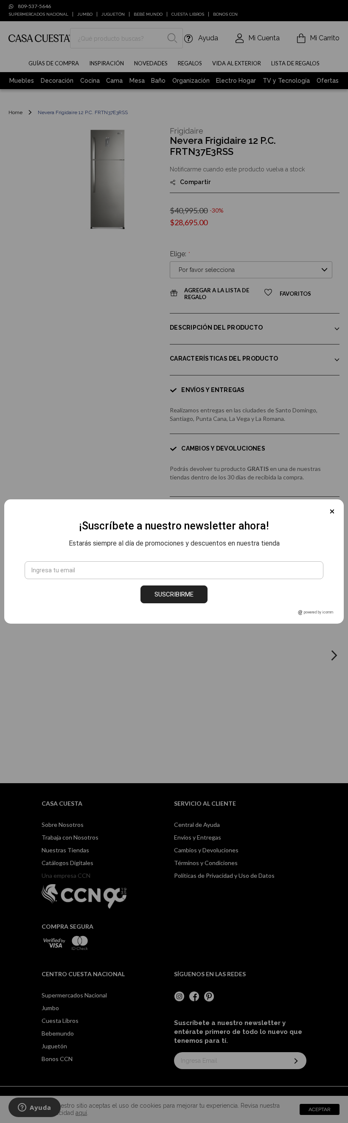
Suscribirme (174, 594)
